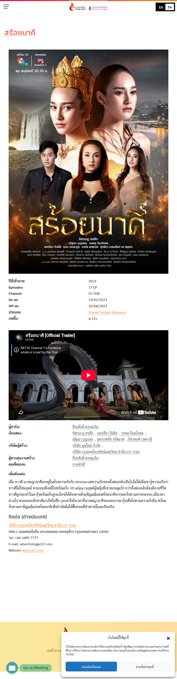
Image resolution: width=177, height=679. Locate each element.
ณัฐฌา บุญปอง (83, 439)
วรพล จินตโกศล (132, 433)
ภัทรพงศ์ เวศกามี (140, 439)
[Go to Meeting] (12, 668)
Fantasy (105, 312)
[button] (168, 638)
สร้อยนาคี (20, 32)
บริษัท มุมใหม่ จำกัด (86, 445)
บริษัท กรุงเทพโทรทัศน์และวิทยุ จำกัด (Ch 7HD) (106, 451)
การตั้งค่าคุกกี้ (145, 666)
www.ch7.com (32, 550)
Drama (93, 312)
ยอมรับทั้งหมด (91, 666)
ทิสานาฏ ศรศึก (83, 433)
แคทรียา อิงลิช (107, 433)
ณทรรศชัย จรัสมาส (110, 439)
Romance (119, 312)
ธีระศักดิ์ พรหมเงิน (85, 427)
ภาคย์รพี (79, 464)
